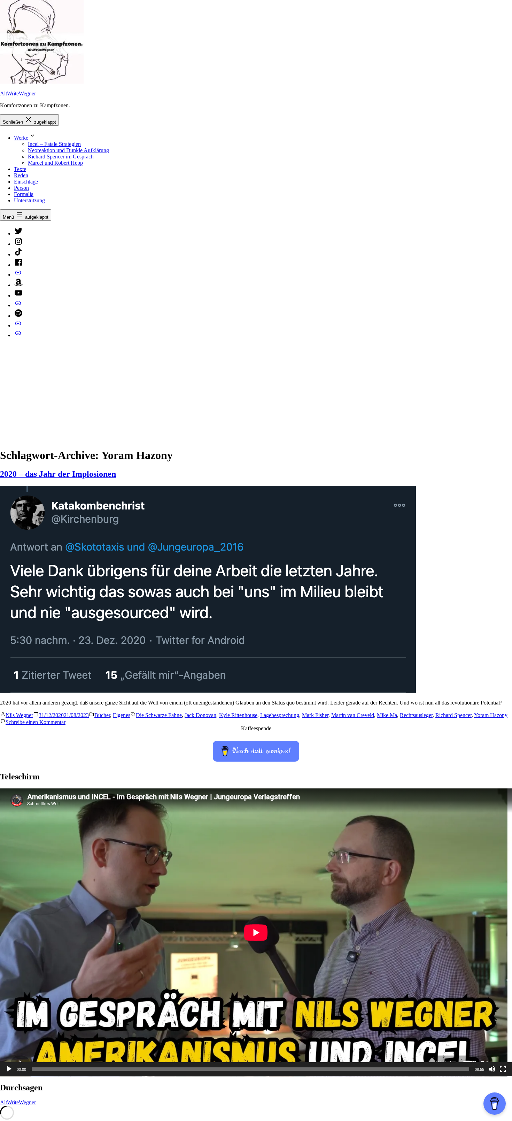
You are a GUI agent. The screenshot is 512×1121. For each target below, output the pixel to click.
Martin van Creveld (352, 715)
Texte (20, 169)
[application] (256, 932)
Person (21, 188)
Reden (21, 175)
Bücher (102, 715)
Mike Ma (387, 715)
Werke (21, 138)
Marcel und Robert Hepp (55, 163)
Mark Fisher (315, 715)
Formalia (23, 194)
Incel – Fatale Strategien (54, 144)
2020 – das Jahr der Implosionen (58, 473)
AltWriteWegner (18, 93)
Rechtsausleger (416, 715)
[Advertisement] (256, 393)
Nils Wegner (19, 715)
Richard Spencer (453, 715)
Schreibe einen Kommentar (35, 722)
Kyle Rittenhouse (238, 715)
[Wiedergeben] (9, 1069)
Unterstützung (29, 200)
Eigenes (121, 715)
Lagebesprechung (279, 715)
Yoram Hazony (490, 715)
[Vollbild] (502, 1069)
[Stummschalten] (491, 1069)
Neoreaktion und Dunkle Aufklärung (68, 150)
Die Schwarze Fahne (159, 715)
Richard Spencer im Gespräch (61, 156)
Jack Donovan (200, 715)
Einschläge (26, 182)
